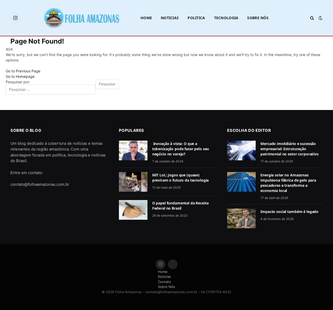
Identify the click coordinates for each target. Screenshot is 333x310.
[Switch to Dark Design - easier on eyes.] (320, 18)
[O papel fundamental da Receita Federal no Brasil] (133, 210)
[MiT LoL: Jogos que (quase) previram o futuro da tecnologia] (133, 182)
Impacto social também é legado (289, 211)
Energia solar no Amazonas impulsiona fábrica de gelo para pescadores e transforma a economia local (288, 183)
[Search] (312, 18)
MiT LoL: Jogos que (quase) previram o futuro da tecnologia (180, 178)
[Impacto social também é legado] (241, 218)
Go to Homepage (20, 76)
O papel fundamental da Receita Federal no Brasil (180, 206)
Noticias (170, 17)
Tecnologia (226, 17)
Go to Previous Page (23, 71)
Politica (196, 17)
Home (146, 17)
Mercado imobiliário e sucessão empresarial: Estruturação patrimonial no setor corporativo (289, 148)
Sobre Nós (257, 17)
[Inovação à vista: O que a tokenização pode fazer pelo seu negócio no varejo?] (133, 150)
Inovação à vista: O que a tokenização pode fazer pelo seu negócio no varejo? (180, 148)
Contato (164, 282)
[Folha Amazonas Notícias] (81, 17)
